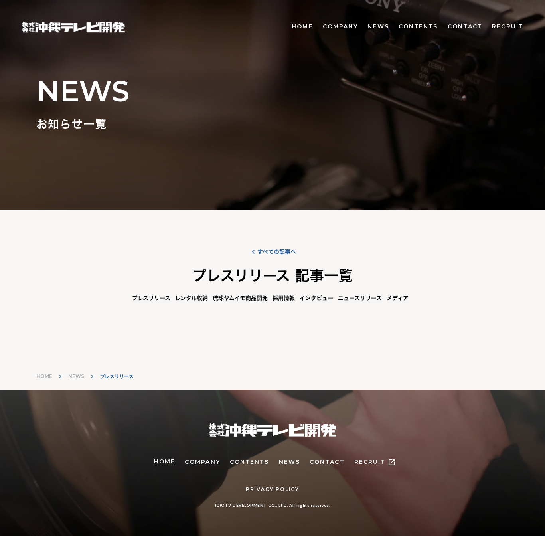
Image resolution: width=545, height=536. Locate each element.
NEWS (378, 26)
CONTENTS (418, 26)
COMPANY (340, 26)
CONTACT (465, 26)
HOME (302, 26)
